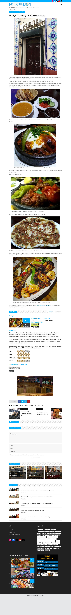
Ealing (43, 535)
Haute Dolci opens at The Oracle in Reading (32, 510)
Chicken (39, 533)
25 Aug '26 (23, 512)
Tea (59, 546)
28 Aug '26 (23, 492)
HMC (52, 537)
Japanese (44, 539)
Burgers (44, 531)
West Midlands (40, 550)
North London (46, 542)
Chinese (44, 533)
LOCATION (58, 311)
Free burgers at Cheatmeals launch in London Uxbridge (35, 517)
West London (56, 548)
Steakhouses (49, 546)
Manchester (52, 540)
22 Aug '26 (23, 518)
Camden (53, 531)
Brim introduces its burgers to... (17, 475)
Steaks (55, 546)
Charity (58, 531)
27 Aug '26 (23, 498)
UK (42, 405)
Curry (59, 533)
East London (49, 535)
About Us (10, 1)
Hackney (21, 405)
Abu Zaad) (48, 305)
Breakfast (39, 531)
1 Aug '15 (21, 11)
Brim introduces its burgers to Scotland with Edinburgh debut (37, 490)
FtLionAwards (57, 535)
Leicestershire (40, 540)
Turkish (39, 405)
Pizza (44, 544)
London (26, 405)
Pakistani (39, 544)
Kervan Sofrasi (40, 305)
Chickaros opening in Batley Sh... (53, 475)
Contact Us (16, 1)
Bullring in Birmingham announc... (33, 474)
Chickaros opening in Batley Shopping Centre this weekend (37, 503)
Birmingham (52, 529)
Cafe (49, 531)
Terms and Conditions (15, 534)
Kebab (49, 539)
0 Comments (15, 11)
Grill (48, 537)
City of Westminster (51, 533)
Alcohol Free (15, 405)
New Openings (12, 488)
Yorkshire (47, 550)
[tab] (51, 312)
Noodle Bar (39, 542)
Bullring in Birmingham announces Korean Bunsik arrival (36, 496)
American (46, 529)
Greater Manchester (41, 537)
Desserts (39, 535)
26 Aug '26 (23, 505)
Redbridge (49, 544)
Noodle (57, 540)
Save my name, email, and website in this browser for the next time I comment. (27, 454)
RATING (51, 311)
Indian (56, 537)
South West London (41, 546)
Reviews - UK (12, 9)
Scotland (55, 544)
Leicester (54, 539)
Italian (38, 539)
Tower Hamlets (40, 548)
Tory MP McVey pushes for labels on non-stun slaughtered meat (29, 7)
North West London (32, 405)
